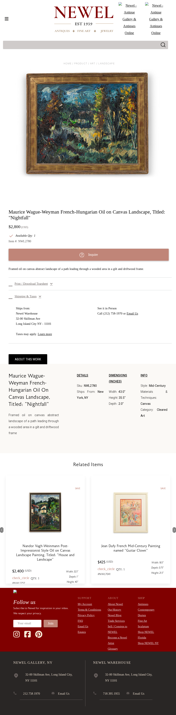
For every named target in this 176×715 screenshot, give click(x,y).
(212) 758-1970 (112, 313)
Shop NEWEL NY (148, 643)
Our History (114, 609)
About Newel (115, 604)
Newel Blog (114, 615)
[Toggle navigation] (7, 19)
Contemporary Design (146, 612)
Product (80, 63)
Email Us (132, 313)
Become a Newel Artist (117, 640)
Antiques (143, 604)
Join (50, 623)
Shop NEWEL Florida (146, 634)
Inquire (92, 254)
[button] (90, 284)
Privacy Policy (86, 615)
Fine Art (142, 620)
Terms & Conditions (89, 609)
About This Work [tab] (28, 359)
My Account (85, 604)
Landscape (106, 63)
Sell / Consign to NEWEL (117, 629)
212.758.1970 (31, 693)
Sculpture (143, 626)
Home (67, 63)
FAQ (80, 620)
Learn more (45, 334)
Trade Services (116, 620)
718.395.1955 (111, 693)
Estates (82, 632)
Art (92, 63)
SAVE (77, 488)
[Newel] (15, 591)
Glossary (113, 648)
